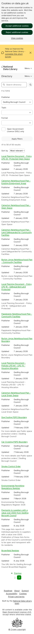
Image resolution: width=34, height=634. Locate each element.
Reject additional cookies (17, 32)
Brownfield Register (10, 550)
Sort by (4, 151)
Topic (3, 107)
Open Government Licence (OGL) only (15, 130)
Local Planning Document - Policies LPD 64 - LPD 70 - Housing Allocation (13, 365)
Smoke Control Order (11, 466)
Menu (27, 68)
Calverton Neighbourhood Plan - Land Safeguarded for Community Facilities (16, 232)
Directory (6, 76)
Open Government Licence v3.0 (16, 612)
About (17, 591)
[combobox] (17, 102)
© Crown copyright (17, 629)
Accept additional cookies (17, 26)
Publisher (5, 97)
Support (25, 591)
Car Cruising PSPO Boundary (14, 442)
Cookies (23, 593)
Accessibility (11, 593)
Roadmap (8, 591)
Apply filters (17, 139)
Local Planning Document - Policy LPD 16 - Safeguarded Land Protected (16, 287)
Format (4, 118)
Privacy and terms (16, 596)
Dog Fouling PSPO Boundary (14, 417)
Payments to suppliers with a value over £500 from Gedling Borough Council (14, 513)
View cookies (17, 38)
